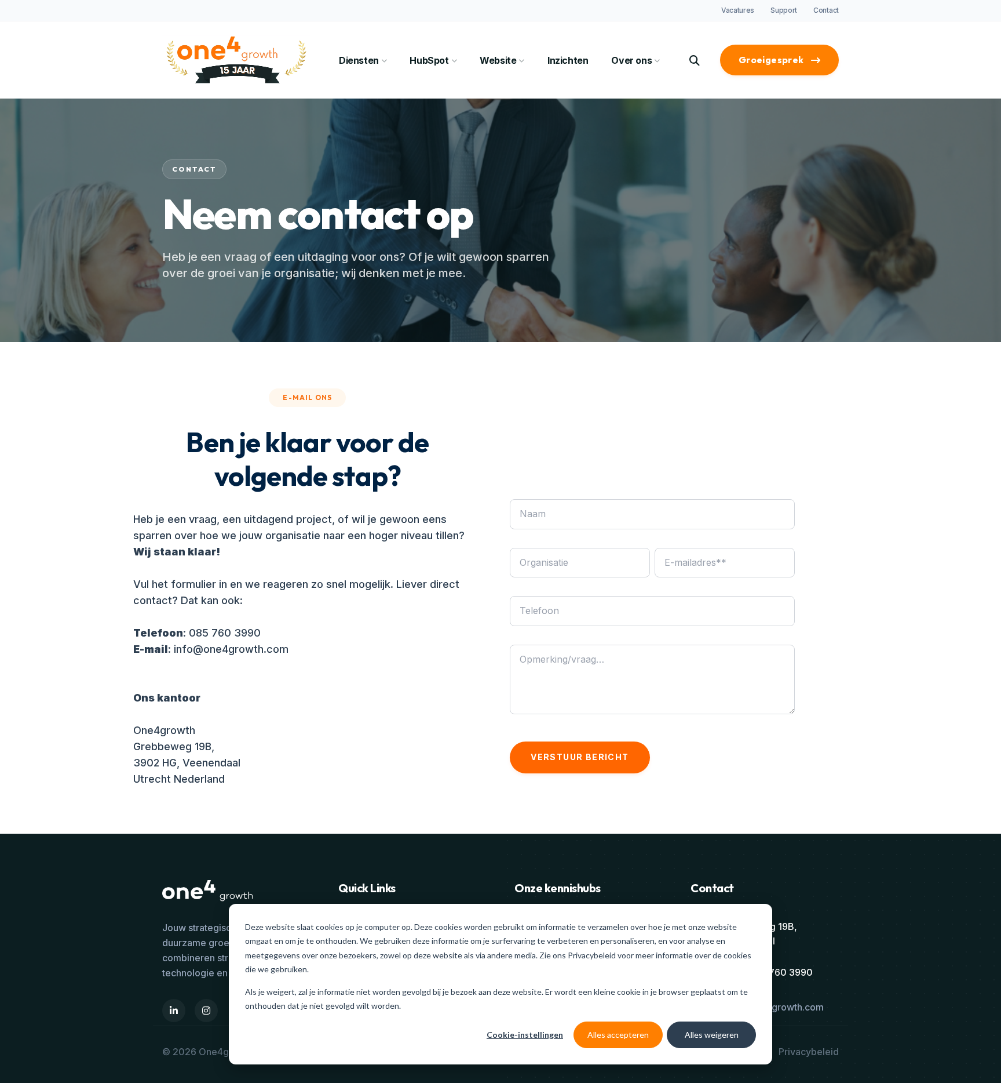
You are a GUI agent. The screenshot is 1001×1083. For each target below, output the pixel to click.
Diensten (359, 60)
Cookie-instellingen (525, 1035)
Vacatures (737, 10)
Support (783, 10)
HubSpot (429, 60)
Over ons (631, 60)
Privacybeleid (593, 955)
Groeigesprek (771, 60)
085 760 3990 (225, 633)
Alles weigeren (712, 1035)
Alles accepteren (618, 1035)
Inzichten (567, 60)
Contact (826, 10)
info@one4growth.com (231, 649)
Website (498, 60)
